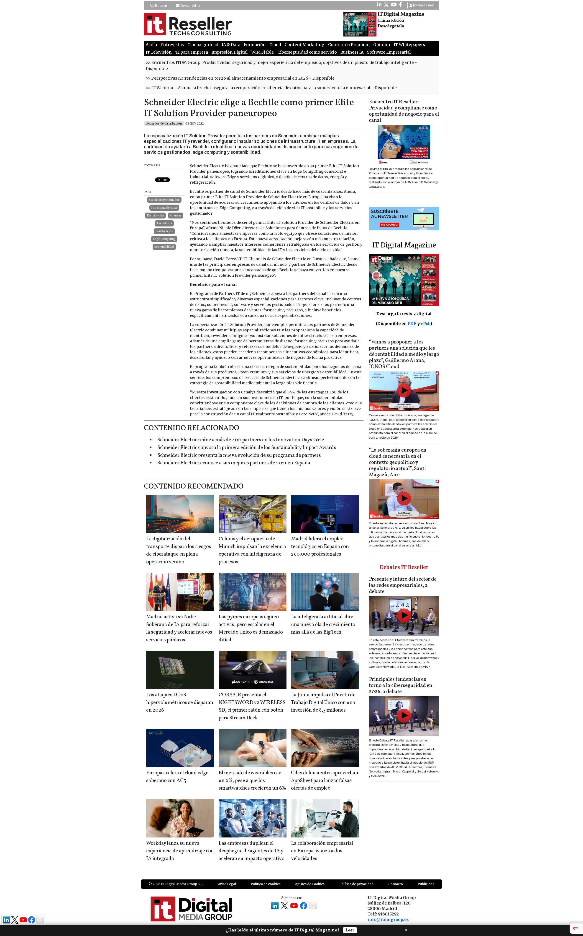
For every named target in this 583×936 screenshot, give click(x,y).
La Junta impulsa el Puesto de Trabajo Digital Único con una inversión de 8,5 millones (323, 703)
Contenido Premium (349, 44)
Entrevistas (172, 44)
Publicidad (426, 884)
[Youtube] (394, 4)
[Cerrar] (406, 929)
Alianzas (176, 215)
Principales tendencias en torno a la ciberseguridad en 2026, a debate (400, 685)
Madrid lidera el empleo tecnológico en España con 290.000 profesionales (320, 547)
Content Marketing (305, 44)
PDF (412, 323)
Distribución (155, 215)
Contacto (395, 884)
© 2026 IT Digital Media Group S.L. (176, 884)
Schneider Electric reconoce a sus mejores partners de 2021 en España (233, 463)
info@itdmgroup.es (388, 919)
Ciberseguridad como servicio (307, 52)
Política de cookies (265, 884)
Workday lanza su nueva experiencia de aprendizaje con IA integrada (180, 851)
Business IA (351, 52)
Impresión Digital (230, 52)
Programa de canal (164, 207)
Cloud (275, 44)
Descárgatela (391, 26)
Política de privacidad (356, 884)
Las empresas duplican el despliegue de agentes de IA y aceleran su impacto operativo (251, 851)
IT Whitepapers (409, 44)
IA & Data (231, 44)
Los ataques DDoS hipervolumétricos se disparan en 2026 (179, 703)
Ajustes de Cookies (310, 884)
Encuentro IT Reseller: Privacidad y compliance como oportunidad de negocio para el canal (404, 111)
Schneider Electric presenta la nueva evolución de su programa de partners (239, 455)
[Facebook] (400, 4)
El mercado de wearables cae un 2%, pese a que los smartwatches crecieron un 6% (252, 781)
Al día (151, 44)
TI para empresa (191, 52)
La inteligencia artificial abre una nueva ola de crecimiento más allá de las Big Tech (323, 625)
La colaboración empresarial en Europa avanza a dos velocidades (322, 851)
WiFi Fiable (262, 52)
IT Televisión (159, 52)
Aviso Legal (227, 884)
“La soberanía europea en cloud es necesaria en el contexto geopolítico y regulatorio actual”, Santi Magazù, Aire (397, 462)
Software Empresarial (389, 52)
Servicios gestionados (164, 199)
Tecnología (164, 223)
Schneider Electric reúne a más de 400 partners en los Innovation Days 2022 (241, 440)
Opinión (381, 44)
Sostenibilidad (164, 246)
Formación (255, 44)
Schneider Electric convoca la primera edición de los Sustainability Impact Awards (246, 447)
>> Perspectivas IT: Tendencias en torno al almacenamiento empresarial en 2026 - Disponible (240, 78)
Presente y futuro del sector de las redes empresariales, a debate (403, 585)
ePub (425, 323)
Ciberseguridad (202, 44)
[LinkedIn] (379, 4)
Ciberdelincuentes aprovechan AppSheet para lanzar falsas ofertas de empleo (324, 781)
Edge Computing (164, 239)
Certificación (164, 231)
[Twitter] (386, 4)
